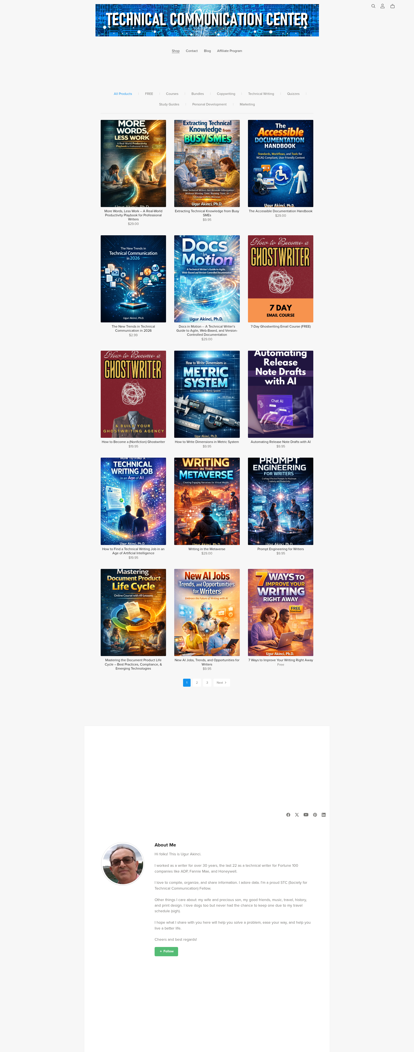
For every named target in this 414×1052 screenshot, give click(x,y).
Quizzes (293, 94)
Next (220, 683)
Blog (207, 51)
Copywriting (226, 94)
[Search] (373, 6)
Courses (172, 94)
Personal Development (209, 104)
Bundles (197, 94)
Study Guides (169, 104)
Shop (176, 51)
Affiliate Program (229, 51)
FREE (149, 94)
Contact (192, 51)
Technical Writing (261, 94)
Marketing (247, 104)
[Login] (382, 6)
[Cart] (394, 6)
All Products (123, 94)
